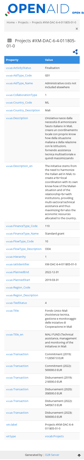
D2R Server (52, 455)
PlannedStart (18, 280)
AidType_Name (19, 83)
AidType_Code (19, 75)
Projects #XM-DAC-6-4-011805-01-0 (54, 22)
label (11, 424)
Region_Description (22, 295)
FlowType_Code (20, 241)
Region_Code (18, 287)
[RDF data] (75, 51)
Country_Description (23, 110)
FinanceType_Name (22, 233)
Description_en (19, 166)
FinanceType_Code (21, 226)
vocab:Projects (54, 436)
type (11, 436)
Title (12, 311)
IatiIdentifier (17, 264)
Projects (23, 22)
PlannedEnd (17, 272)
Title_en (14, 334)
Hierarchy (16, 257)
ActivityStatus (18, 68)
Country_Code (19, 102)
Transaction (17, 354)
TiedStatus (16, 303)
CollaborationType (21, 95)
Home (11, 22)
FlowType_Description (24, 249)
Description (17, 118)
